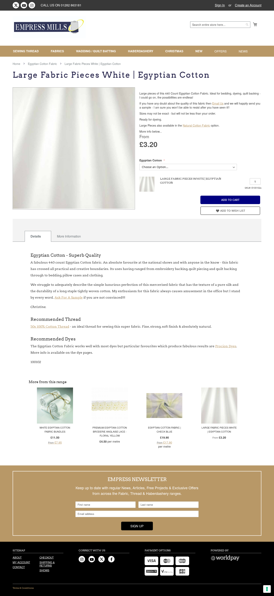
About (17, 557)
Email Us (217, 103)
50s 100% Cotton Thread (49, 326)
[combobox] (220, 24)
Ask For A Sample (69, 297)
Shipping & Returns (47, 563)
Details (35, 236)
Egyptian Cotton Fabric (42, 64)
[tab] (38, 236)
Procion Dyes (225, 346)
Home (16, 64)
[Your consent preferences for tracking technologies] (267, 589)
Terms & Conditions (23, 588)
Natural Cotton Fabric (196, 125)
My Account (21, 562)
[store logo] (49, 27)
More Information (69, 236)
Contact (19, 567)
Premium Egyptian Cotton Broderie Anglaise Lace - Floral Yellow (109, 431)
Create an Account (248, 5)
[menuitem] (27, 51)
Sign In (220, 5)
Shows (44, 570)
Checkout (47, 557)
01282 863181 (71, 5)
